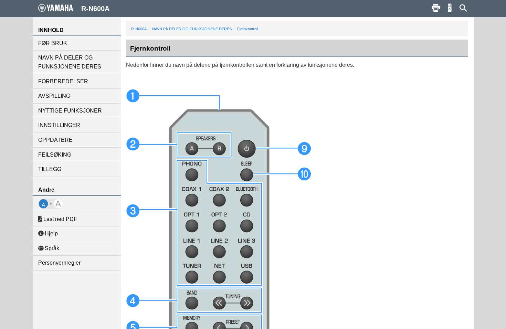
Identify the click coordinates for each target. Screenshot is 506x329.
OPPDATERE (55, 140)
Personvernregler (59, 263)
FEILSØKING (54, 155)
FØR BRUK (52, 43)
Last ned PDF (60, 219)
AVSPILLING (54, 96)
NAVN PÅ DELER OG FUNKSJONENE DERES (69, 62)
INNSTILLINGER (59, 125)
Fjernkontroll (247, 29)
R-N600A (139, 29)
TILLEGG (49, 169)
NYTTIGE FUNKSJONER (70, 111)
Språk (52, 248)
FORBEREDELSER (63, 81)
